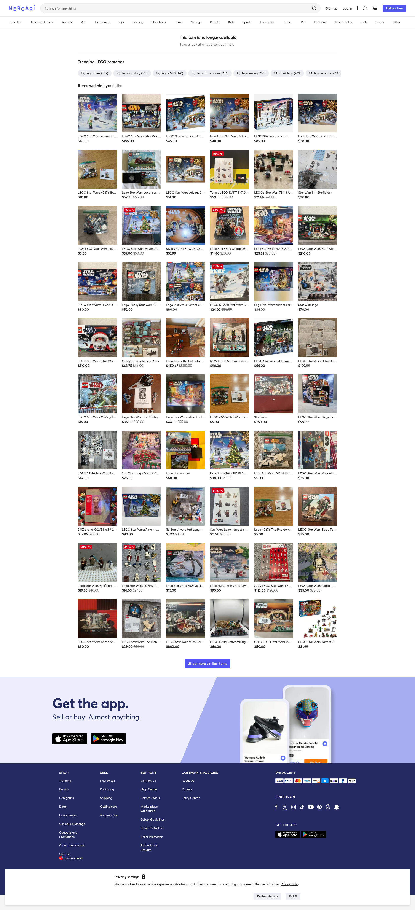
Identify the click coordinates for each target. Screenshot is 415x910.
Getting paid (108, 806)
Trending (65, 780)
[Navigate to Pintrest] (319, 807)
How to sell (107, 780)
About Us (188, 780)
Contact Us (148, 780)
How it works (68, 815)
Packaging (107, 789)
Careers (187, 789)
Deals (63, 806)
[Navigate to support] (279, 780)
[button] (365, 8)
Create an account (71, 845)
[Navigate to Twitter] (285, 807)
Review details (267, 896)
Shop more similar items (207, 663)
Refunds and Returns (149, 847)
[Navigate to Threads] (328, 807)
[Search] (314, 8)
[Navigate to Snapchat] (336, 807)
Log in (347, 8)
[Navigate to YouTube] (310, 807)
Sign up (331, 8)
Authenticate (108, 815)
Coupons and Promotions (68, 834)
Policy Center (191, 798)
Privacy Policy (290, 884)
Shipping (106, 798)
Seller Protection (152, 837)
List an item (394, 8)
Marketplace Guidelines (149, 808)
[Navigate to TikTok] (302, 807)
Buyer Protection (152, 828)
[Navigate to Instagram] (293, 807)
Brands (64, 789)
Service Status (150, 798)
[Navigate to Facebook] (276, 807)
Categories (66, 798)
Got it (293, 896)
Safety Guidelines (152, 819)
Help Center (149, 789)
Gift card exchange (72, 824)
